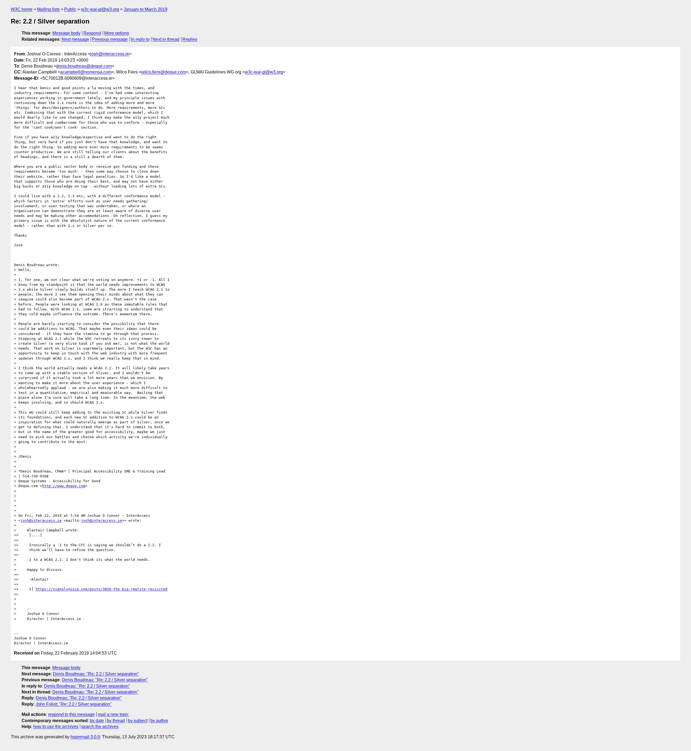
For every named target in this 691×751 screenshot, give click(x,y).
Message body (66, 33)
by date (97, 720)
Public (70, 9)
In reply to (140, 39)
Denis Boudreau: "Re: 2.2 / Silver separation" (96, 674)
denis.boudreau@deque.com (84, 66)
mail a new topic (113, 714)
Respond (92, 33)
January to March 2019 (145, 9)
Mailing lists (48, 9)
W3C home (21, 9)
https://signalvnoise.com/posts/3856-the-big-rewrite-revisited (101, 589)
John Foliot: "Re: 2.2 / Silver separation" (74, 704)
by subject (137, 720)
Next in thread (166, 39)
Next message (75, 39)
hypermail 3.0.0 (85, 737)
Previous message (110, 39)
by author (159, 720)
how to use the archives (55, 726)
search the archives (99, 726)
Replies (189, 39)
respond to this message (71, 714)
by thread (116, 720)
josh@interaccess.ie (109, 54)
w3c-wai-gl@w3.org (100, 9)
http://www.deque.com (63, 486)
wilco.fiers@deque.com (163, 72)
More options (116, 33)
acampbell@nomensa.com (85, 72)
